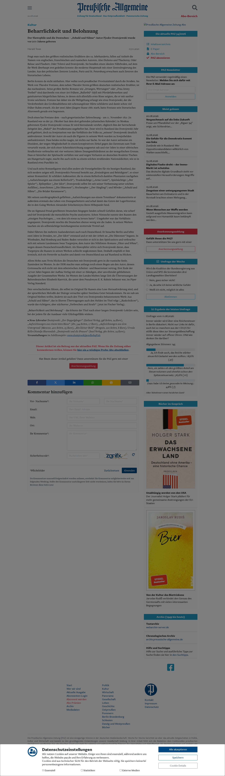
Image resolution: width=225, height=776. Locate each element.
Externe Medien (131, 770)
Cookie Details (178, 765)
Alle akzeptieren (178, 749)
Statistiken (89, 770)
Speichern (178, 757)
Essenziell (49, 770)
